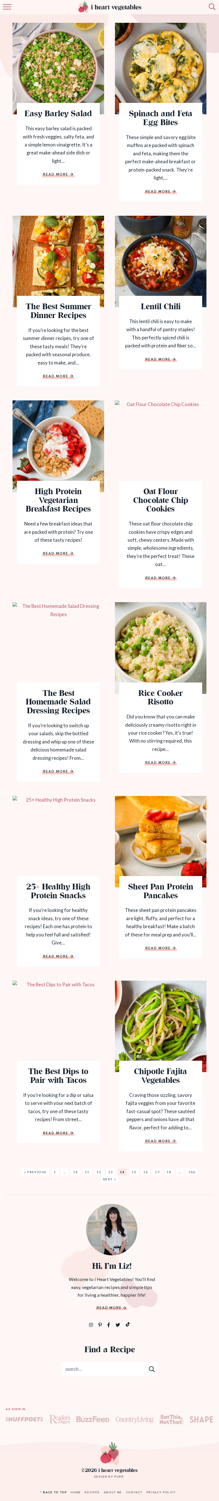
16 (145, 1172)
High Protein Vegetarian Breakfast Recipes (58, 501)
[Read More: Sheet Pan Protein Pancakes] (160, 841)
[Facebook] (109, 1325)
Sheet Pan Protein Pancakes (160, 892)
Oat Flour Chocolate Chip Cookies (160, 501)
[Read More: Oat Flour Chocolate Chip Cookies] (160, 446)
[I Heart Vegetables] (109, 1453)
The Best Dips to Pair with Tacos (58, 1076)
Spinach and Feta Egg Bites (160, 119)
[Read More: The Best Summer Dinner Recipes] (58, 261)
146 (191, 1172)
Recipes (92, 1492)
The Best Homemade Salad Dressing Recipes (58, 703)
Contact (134, 1492)
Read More (56, 174)
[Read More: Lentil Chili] (160, 261)
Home (76, 1492)
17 (157, 1172)
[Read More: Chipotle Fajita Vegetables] (160, 1026)
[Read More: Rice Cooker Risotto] (160, 648)
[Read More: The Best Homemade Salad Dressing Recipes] (58, 648)
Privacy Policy (161, 1492)
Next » (109, 1179)
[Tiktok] (127, 1324)
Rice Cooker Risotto (160, 698)
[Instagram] (91, 1325)
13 (110, 1172)
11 (87, 1172)
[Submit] (152, 1369)
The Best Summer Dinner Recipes (58, 312)
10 (75, 1172)
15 (134, 1172)
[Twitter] (118, 1325)
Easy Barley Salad (58, 114)
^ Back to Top (53, 1492)
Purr (119, 1476)
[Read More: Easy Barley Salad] (58, 68)
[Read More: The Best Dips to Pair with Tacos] (58, 1026)
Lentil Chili (161, 307)
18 (169, 1172)
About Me (113, 1492)
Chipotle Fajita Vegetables (160, 1076)
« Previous (35, 1172)
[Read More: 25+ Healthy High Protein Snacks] (58, 841)
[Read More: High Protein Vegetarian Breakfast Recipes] (58, 446)
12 (99, 1172)
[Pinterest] (100, 1325)
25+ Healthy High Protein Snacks (58, 892)
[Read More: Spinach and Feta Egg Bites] (160, 68)
